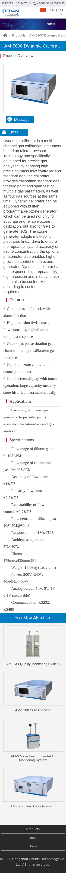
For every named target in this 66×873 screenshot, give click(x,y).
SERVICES (7, 3)
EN (52, 10)
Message (22, 119)
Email (13, 132)
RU (61, 10)
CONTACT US (23, 3)
